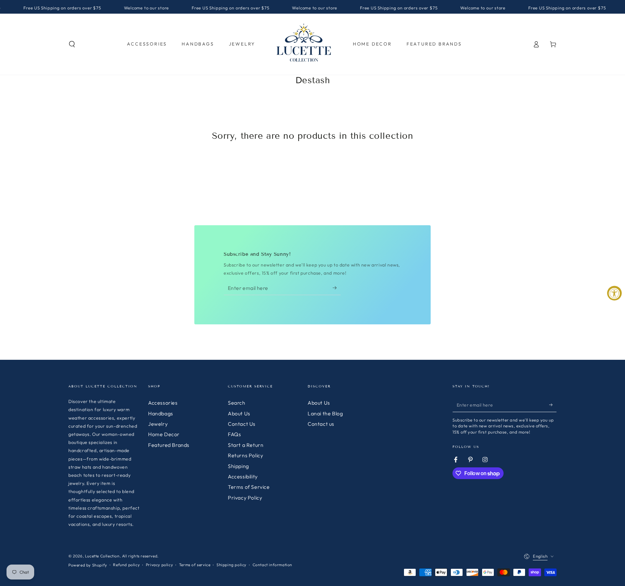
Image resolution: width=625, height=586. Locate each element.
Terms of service (195, 564)
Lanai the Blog (325, 413)
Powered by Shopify (87, 565)
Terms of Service (249, 487)
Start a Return (245, 445)
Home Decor (164, 434)
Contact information (272, 564)
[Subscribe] (337, 287)
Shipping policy (231, 564)
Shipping (238, 466)
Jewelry (158, 424)
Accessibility (243, 476)
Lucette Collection (102, 555)
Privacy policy (159, 564)
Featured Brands (168, 445)
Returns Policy (245, 455)
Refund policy (126, 564)
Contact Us (242, 424)
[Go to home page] (304, 44)
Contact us (321, 424)
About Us (239, 413)
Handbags (160, 413)
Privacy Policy (245, 497)
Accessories (163, 402)
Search (236, 402)
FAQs (234, 434)
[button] (71, 44)
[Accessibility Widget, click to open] (614, 293)
